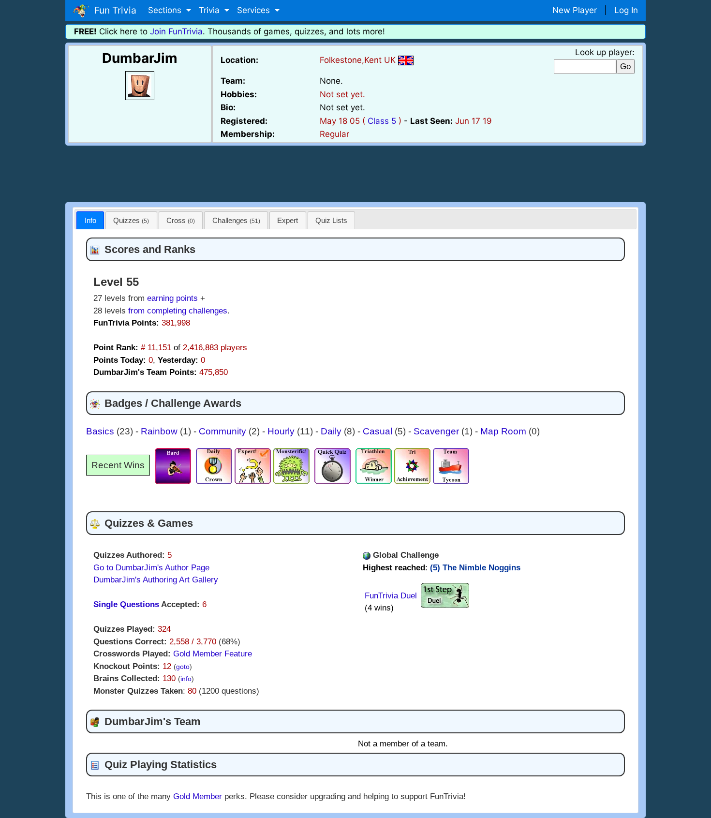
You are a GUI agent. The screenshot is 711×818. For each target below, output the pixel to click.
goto (183, 666)
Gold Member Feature (212, 653)
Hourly (282, 431)
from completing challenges (177, 310)
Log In (626, 10)
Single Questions (126, 604)
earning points (172, 298)
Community (224, 431)
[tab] (90, 220)
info (186, 679)
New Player (574, 10)
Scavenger (437, 431)
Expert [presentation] (287, 220)
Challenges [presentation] (236, 220)
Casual (379, 431)
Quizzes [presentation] (131, 220)
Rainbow (160, 431)
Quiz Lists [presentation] (331, 220)
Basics (101, 431)
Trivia (210, 10)
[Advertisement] (355, 172)
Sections (166, 10)
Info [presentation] (90, 220)
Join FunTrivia (176, 31)
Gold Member (197, 796)
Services (254, 10)
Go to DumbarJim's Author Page (151, 567)
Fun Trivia (112, 10)
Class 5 (382, 121)
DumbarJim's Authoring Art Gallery (155, 579)
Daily (332, 431)
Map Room (504, 431)
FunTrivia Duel (391, 595)
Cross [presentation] (180, 220)
